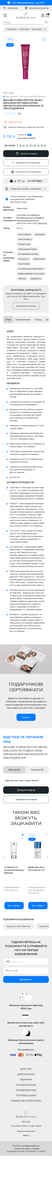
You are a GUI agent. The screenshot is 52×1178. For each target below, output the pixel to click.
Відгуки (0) (14, 769)
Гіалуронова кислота (27, 220)
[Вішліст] (23, 838)
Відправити (26, 979)
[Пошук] (46, 22)
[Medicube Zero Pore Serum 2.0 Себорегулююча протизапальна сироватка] (38, 850)
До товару (14, 905)
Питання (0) (37, 769)
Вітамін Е (39, 217)
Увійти (26, 1135)
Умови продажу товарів (27, 1148)
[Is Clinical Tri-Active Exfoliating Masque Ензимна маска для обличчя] (14, 850)
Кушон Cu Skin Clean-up (18, 926)
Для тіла (26, 1069)
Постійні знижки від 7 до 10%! (28, 3)
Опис (8, 319)
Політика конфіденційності (26, 1146)
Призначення (22, 319)
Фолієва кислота (25, 217)
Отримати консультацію (28, 162)
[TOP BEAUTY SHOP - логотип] (26, 1114)
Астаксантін (33, 215)
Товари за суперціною (26, 1100)
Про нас (26, 1121)
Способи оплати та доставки (26, 1126)
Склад (38, 319)
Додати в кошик (29, 153)
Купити (26, 717)
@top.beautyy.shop (39, 8)
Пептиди (42, 223)
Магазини (13, 8)
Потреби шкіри (26, 1095)
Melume (8, 93)
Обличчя (26, 1079)
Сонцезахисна (26, 1085)
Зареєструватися (26, 1131)
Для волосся (26, 1074)
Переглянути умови (26, 306)
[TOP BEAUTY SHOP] (26, 15)
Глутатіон (21, 215)
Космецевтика (26, 1090)
